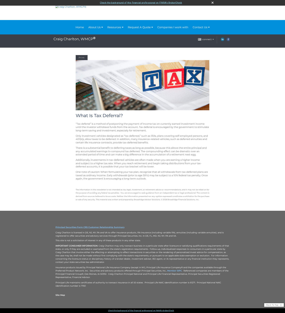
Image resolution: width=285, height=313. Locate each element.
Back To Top (272, 305)
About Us (94, 27)
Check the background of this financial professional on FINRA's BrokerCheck (141, 2)
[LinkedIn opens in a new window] (222, 40)
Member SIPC (174, 270)
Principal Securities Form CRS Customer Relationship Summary (90, 227)
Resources (114, 27)
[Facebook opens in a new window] (228, 40)
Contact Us (200, 27)
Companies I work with (172, 27)
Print (82, 57)
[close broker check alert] (212, 2)
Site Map (60, 295)
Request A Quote (139, 27)
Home (80, 27)
